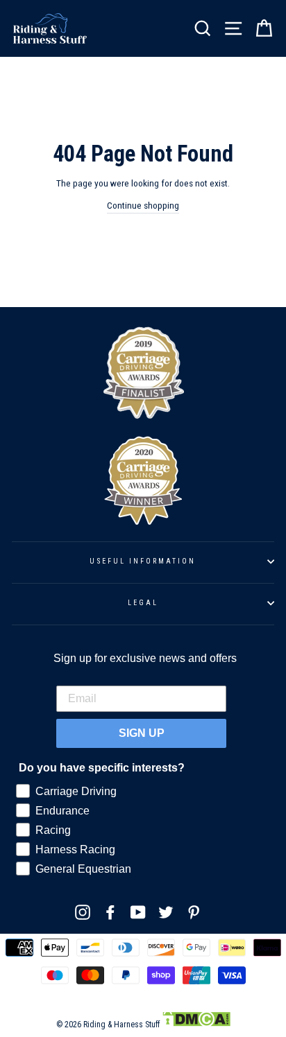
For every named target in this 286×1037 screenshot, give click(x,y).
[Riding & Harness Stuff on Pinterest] (193, 912)
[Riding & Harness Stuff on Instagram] (82, 912)
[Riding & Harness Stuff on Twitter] (166, 912)
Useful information (143, 561)
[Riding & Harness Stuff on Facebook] (110, 912)
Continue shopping (143, 205)
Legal (143, 603)
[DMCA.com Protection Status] (196, 1024)
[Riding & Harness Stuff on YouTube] (138, 912)
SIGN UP (142, 733)
